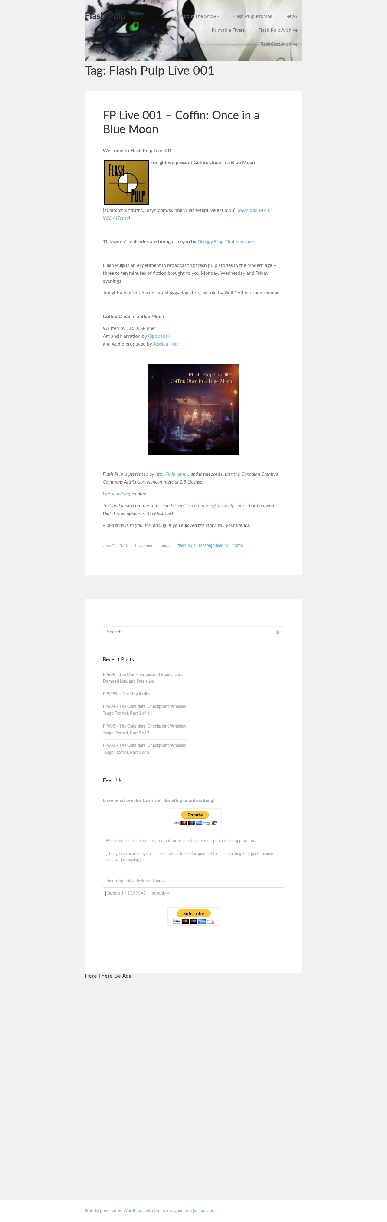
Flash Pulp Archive (278, 30)
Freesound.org (116, 493)
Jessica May (166, 344)
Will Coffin (234, 546)
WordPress (133, 1211)
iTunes (122, 218)
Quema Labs (202, 1211)
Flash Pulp (105, 16)
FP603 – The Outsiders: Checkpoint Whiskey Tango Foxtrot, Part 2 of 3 (144, 729)
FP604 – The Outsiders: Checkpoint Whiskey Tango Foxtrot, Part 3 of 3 (144, 710)
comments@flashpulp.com (218, 505)
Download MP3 (252, 210)
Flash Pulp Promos (252, 16)
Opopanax (159, 336)
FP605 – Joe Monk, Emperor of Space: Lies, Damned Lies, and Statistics (143, 678)
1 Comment (144, 546)
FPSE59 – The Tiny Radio (126, 694)
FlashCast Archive (278, 44)
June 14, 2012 (115, 546)
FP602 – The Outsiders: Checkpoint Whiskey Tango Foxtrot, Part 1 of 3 (144, 749)
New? (291, 16)
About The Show (198, 16)
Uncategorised (210, 546)
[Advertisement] (147, 1076)
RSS (108, 218)
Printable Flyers (228, 30)
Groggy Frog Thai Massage (225, 241)
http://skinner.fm (171, 474)
